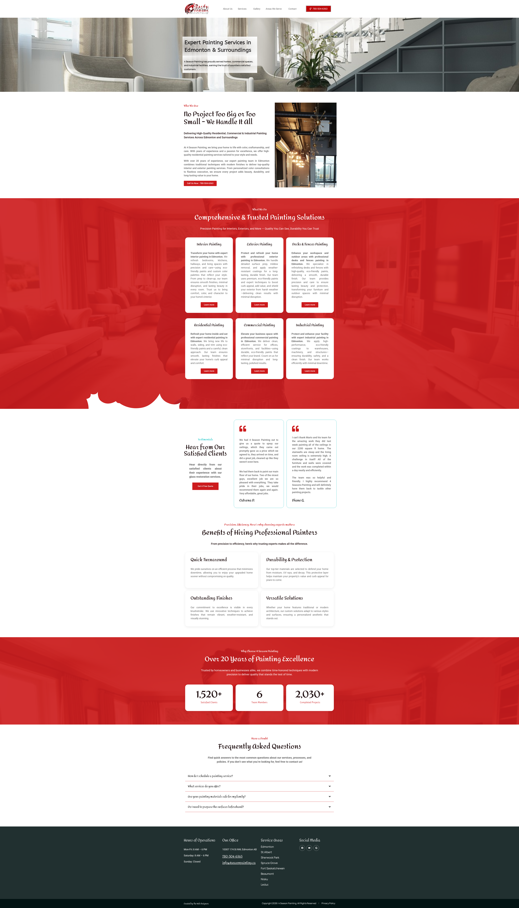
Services (242, 8)
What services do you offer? (204, 786)
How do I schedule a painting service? (210, 776)
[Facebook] (302, 848)
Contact (292, 8)
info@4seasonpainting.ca (239, 863)
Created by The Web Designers (196, 904)
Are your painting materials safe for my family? (217, 796)
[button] (259, 776)
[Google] (316, 848)
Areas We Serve (274, 8)
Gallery (256, 8)
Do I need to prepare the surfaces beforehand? (216, 807)
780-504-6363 (232, 856)
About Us (227, 8)
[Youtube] (309, 848)
